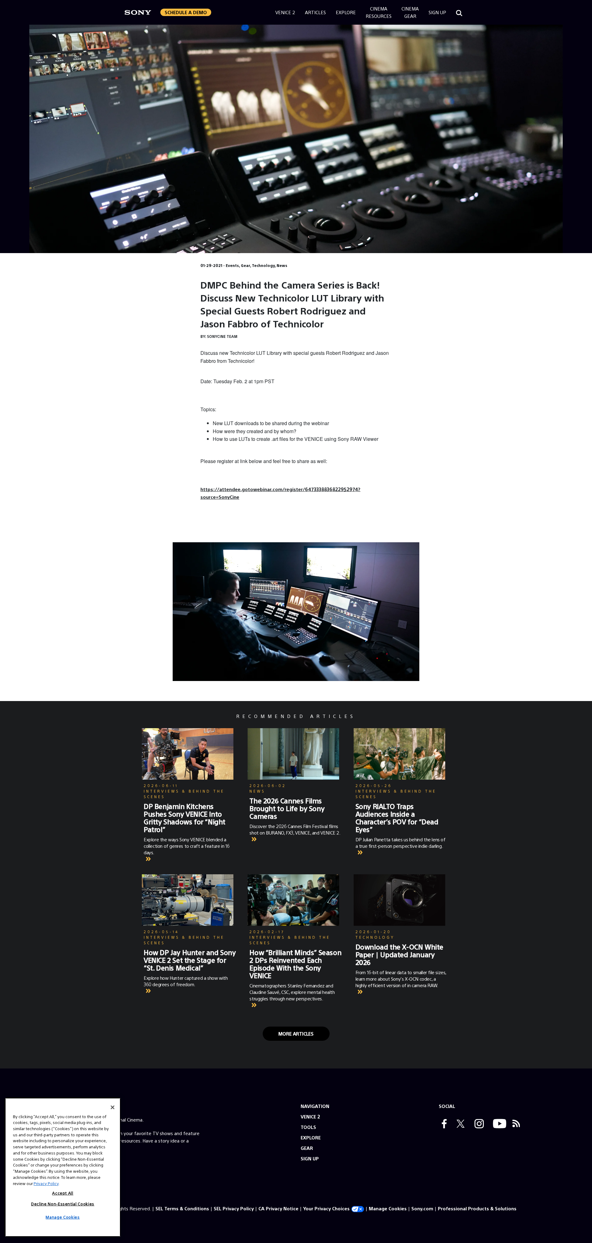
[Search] (459, 12)
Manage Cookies (388, 1208)
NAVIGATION (315, 1106)
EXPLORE (311, 1137)
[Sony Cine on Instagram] (477, 1124)
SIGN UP (310, 1158)
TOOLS (308, 1127)
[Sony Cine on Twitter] (459, 1124)
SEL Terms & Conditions (182, 1208)
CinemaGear (410, 12)
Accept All (62, 1193)
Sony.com (422, 1208)
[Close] (112, 1107)
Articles (315, 12)
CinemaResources (379, 12)
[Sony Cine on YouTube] (498, 1124)
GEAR (307, 1148)
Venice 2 (285, 12)
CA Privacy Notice (278, 1208)
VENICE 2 (310, 1116)
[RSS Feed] (516, 1124)
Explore (346, 12)
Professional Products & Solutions (477, 1208)
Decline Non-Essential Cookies (62, 1203)
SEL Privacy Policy (234, 1208)
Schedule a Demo (186, 12)
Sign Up (437, 12)
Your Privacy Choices (326, 1208)
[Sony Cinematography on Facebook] (443, 1124)
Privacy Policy (46, 1183)
